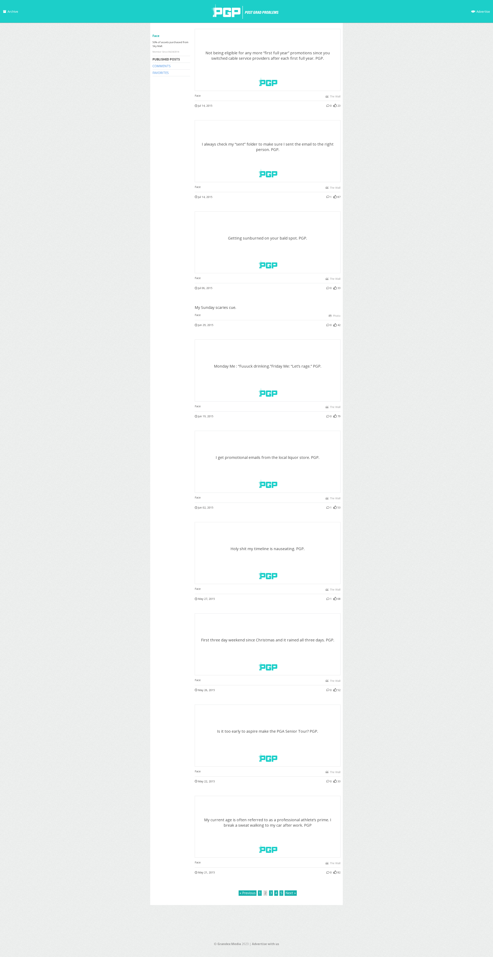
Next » (291, 893)
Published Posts (166, 59)
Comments (162, 66)
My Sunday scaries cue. (215, 307)
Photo (336, 316)
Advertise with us (265, 944)
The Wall (334, 96)
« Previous (248, 893)
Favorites (161, 73)
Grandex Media (229, 944)
